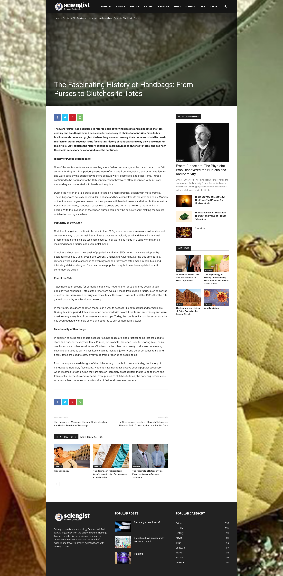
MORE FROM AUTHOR (91, 437)
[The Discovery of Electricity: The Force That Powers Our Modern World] (184, 201)
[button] (225, 6)
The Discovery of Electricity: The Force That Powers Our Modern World (210, 200)
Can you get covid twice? (147, 522)
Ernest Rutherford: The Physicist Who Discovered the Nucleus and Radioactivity (201, 170)
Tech (202, 6)
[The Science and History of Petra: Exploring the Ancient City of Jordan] (188, 297)
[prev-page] (56, 484)
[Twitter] (65, 117)
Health (134, 6)
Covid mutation (211, 308)
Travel (214, 6)
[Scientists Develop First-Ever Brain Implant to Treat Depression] (188, 263)
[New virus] (184, 232)
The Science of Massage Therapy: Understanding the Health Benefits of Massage (80, 424)
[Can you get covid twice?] (123, 526)
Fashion (106, 6)
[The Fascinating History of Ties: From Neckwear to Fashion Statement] (150, 456)
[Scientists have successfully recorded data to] (123, 542)
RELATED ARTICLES (66, 437)
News (177, 6)
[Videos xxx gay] (72, 456)
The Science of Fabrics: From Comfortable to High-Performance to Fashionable (110, 474)
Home (57, 18)
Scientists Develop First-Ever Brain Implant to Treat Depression (188, 277)
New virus (200, 228)
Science (190, 6)
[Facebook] (57, 117)
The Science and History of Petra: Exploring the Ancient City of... (188, 311)
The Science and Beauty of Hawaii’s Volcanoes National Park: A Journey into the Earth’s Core (142, 424)
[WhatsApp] (80, 117)
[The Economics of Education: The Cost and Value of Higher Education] (184, 216)
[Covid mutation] (216, 297)
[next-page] (61, 484)
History (149, 6)
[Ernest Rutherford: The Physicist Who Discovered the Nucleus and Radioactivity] (202, 142)
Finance (120, 6)
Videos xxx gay (61, 471)
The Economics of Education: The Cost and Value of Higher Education (210, 215)
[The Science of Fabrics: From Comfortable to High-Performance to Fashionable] (111, 456)
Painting (138, 553)
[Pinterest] (72, 117)
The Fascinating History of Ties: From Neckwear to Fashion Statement (147, 474)
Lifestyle (164, 6)
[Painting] (123, 558)
